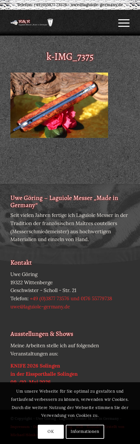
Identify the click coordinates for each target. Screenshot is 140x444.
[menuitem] (121, 22)
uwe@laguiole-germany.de (97, 5)
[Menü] (121, 22)
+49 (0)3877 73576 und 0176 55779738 (71, 298)
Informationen (85, 431)
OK (51, 431)
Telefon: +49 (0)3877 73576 (42, 5)
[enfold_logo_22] (57, 22)
